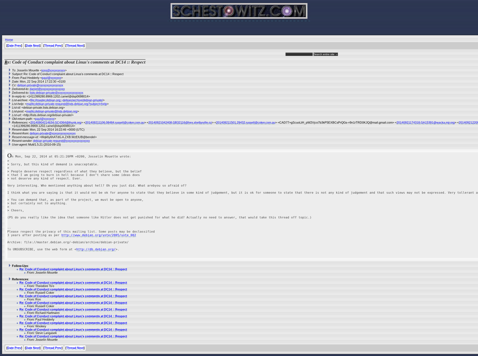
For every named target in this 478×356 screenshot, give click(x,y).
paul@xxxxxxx (51, 77)
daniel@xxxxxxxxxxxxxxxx (47, 89)
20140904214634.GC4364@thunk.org (55, 122)
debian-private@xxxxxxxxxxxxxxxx (40, 85)
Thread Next (75, 45)
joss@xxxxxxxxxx (53, 70)
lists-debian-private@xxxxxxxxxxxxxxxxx (56, 92)
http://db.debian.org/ (96, 249)
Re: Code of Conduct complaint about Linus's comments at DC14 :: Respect (73, 269)
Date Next (33, 45)
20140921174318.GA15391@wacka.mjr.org (426, 122)
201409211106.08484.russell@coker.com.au (114, 122)
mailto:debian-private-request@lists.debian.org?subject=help (67, 103)
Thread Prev (53, 45)
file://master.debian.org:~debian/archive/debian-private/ (66, 100)
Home (9, 39)
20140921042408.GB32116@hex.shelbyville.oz (180, 122)
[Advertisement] (239, 26)
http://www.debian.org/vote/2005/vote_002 (98, 235)
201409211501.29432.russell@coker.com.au (245, 122)
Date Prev (14, 45)
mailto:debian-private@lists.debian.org (51, 111)
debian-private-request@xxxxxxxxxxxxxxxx (61, 140)
